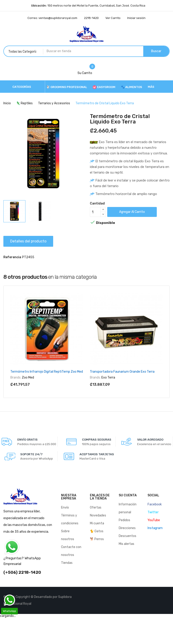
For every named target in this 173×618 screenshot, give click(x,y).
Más (151, 86)
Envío (65, 507)
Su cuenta (128, 495)
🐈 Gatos (96, 531)
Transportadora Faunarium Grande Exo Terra (122, 372)
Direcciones (127, 528)
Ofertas (95, 507)
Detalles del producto (28, 241)
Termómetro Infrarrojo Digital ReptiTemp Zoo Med (46, 372)
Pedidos (124, 520)
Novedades (98, 515)
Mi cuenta (97, 523)
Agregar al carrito (132, 212)
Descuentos (127, 536)
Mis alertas (126, 544)
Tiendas (67, 563)
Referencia (12, 257)
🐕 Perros (97, 539)
